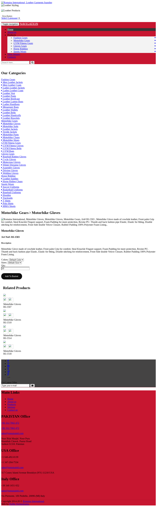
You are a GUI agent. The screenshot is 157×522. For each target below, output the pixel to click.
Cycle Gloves (9, 159)
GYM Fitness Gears (23, 43)
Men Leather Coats (11, 85)
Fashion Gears (20, 37)
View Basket (7, 16)
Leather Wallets (10, 110)
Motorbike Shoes (10, 140)
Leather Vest (8, 93)
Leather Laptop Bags (12, 101)
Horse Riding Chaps (12, 181)
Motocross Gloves (11, 162)
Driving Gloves (10, 170)
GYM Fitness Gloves (12, 145)
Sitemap (11, 407)
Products (11, 35)
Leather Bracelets (11, 118)
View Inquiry (13, 54)
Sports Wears (19, 51)
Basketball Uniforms (12, 189)
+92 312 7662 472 (10, 423)
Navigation (29, 23)
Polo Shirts (7, 203)
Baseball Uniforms (11, 192)
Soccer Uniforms (10, 187)
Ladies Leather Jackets (13, 87)
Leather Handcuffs (11, 115)
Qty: (3, 265)
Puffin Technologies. (19, 504)
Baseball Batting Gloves (14, 156)
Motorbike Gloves (11, 123)
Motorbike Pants (10, 134)
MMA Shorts (8, 206)
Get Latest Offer (9, 382)
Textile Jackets (9, 132)
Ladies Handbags (11, 104)
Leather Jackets (10, 129)
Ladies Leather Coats (12, 90)
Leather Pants (9, 96)
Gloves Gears (20, 46)
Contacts (11, 57)
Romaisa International (33, 501)
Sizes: (4, 262)
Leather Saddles (10, 178)
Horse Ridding (20, 48)
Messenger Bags (10, 107)
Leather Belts (9, 112)
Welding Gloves (10, 173)
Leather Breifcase (11, 98)
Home (10, 29)
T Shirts (6, 200)
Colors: (4, 259)
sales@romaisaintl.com (12, 433)
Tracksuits (7, 198)
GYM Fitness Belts (11, 148)
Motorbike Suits (10, 126)
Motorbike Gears (21, 40)
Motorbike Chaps (11, 137)
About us (11, 32)
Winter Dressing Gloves (14, 165)
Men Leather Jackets (12, 82)
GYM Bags (8, 151)
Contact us (12, 410)
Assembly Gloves (11, 167)
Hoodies (6, 195)
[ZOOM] (5, 301)
